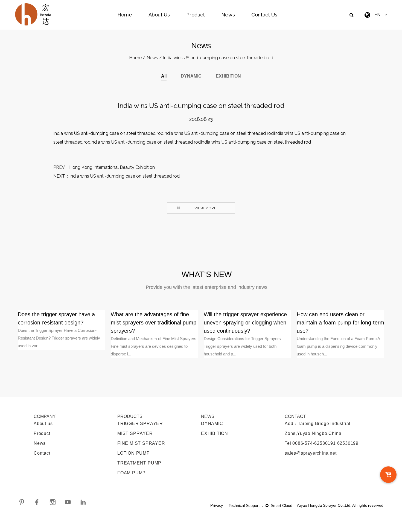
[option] (61, 329)
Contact (42, 453)
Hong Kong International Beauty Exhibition (112, 167)
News (228, 15)
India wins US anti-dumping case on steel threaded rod (124, 176)
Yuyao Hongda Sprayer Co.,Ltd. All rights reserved (339, 505)
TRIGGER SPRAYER (140, 423)
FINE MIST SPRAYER (141, 443)
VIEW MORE (205, 208)
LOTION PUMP (133, 453)
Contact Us (264, 15)
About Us (159, 15)
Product (195, 15)
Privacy (216, 505)
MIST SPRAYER (135, 433)
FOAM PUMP (131, 473)
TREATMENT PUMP (139, 463)
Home (124, 15)
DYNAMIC (191, 76)
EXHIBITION (228, 76)
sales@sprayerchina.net (311, 453)
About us (43, 423)
